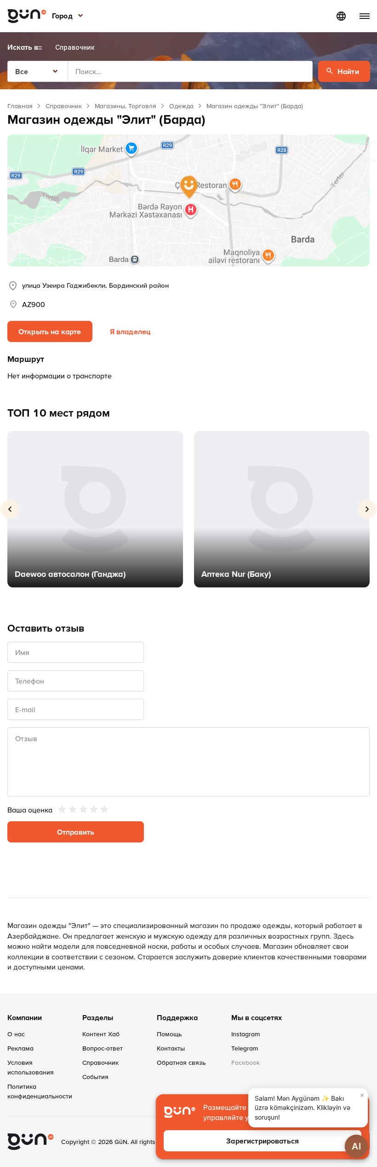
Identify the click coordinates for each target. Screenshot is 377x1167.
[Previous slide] (9, 509)
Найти (348, 71)
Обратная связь (181, 1062)
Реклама (20, 1048)
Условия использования (30, 1067)
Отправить (75, 832)
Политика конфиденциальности (39, 1091)
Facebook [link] (245, 1062)
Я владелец (130, 331)
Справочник (64, 106)
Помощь (169, 1034)
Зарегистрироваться (262, 1141)
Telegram (244, 1048)
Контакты (171, 1048)
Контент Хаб (101, 1034)
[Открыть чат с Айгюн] (356, 1146)
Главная (20, 106)
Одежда (181, 106)
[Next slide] (367, 509)
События (95, 1076)
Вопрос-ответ (102, 1048)
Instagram (245, 1034)
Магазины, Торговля (125, 106)
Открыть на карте (49, 331)
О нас (16, 1034)
